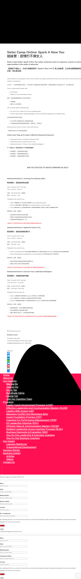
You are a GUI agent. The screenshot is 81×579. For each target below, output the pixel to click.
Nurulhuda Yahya (15, 393)
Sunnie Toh (12, 396)
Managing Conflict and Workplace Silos (27, 414)
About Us (8, 378)
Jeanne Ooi (12, 387)
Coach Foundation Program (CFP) (24, 417)
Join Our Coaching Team (19, 399)
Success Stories (11, 450)
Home (6, 375)
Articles (10, 456)
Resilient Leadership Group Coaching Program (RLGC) (34, 429)
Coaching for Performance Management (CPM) (31, 420)
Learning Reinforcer (16, 444)
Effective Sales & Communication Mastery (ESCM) (32, 426)
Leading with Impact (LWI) (20, 411)
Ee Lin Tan (11, 390)
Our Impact (9, 441)
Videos (10, 459)
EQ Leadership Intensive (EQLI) (22, 423)
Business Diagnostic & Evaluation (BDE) (27, 432)
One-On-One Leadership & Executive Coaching (30, 435)
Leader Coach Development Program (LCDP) (29, 405)
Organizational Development (21, 447)
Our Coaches (10, 381)
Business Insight (11, 453)
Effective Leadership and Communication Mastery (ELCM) (36, 408)
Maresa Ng (12, 384)
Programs (8, 402)
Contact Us (9, 462)
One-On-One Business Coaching (23, 438)
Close (2, 529)
